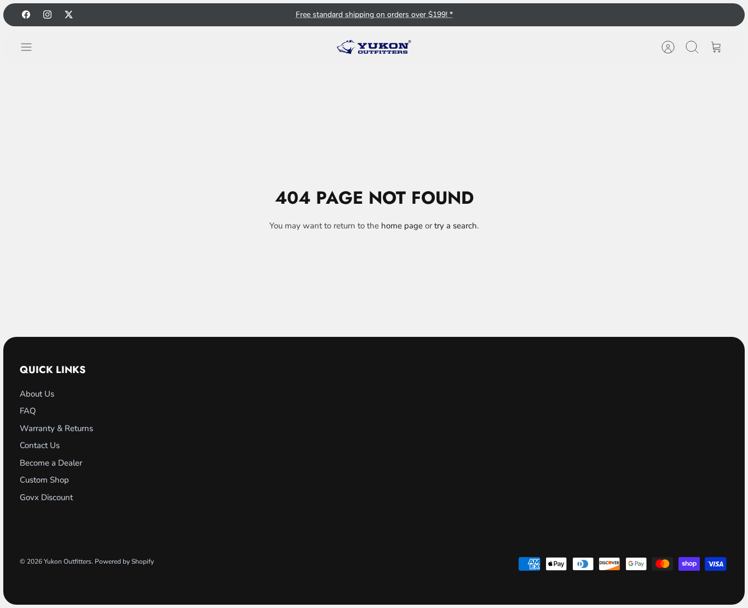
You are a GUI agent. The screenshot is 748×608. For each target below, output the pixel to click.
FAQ (28, 410)
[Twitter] (68, 14)
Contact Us (40, 445)
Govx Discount (46, 497)
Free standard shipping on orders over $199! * (374, 14)
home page (402, 225)
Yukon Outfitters (67, 561)
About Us (37, 393)
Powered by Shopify (124, 561)
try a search (455, 225)
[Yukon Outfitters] (374, 47)
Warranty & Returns (56, 428)
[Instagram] (47, 14)
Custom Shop (44, 479)
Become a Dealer (51, 462)
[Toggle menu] (32, 47)
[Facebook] (26, 14)
